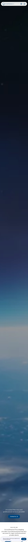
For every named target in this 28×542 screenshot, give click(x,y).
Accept (23, 539)
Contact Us (13, 516)
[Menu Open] (24, 4)
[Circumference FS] (8, 4)
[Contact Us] (21, 4)
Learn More (8, 539)
